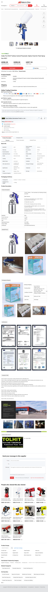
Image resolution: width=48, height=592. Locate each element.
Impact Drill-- (26, 552)
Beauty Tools (37, 555)
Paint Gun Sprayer (17, 580)
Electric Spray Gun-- (28, 555)
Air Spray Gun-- (15, 555)
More (2, 582)
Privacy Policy (42, 587)
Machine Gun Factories (26, 574)
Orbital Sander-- (27, 550)
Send (12, 477)
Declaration (37, 587)
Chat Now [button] (36, 68)
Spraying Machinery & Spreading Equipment (26, 9)
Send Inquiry (12, 68)
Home (2, 9)
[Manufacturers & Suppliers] (24, 2)
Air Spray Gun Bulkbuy (28, 580)
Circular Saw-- (4, 550)
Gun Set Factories (5, 574)
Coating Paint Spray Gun (18, 577)
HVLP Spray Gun (43, 9)
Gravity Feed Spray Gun (28, 568)
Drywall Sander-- (4, 555)
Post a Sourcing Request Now (37, 477)
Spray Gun (37, 9)
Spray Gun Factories (16, 574)
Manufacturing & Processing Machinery (11, 9)
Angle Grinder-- (15, 552)
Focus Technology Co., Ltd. (15, 587)
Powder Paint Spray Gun (7, 580)
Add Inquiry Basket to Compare (24, 48)
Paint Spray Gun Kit (6, 568)
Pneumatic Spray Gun (16, 568)
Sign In (3, 132)
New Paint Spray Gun (6, 577)
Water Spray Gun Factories (39, 574)
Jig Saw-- (14, 550)
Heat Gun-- (37, 550)
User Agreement (31, 587)
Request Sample (22, 71)
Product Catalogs (18, 548)
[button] (43, 140)
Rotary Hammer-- (4, 552)
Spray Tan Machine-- (39, 552)
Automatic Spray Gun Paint (30, 577)
